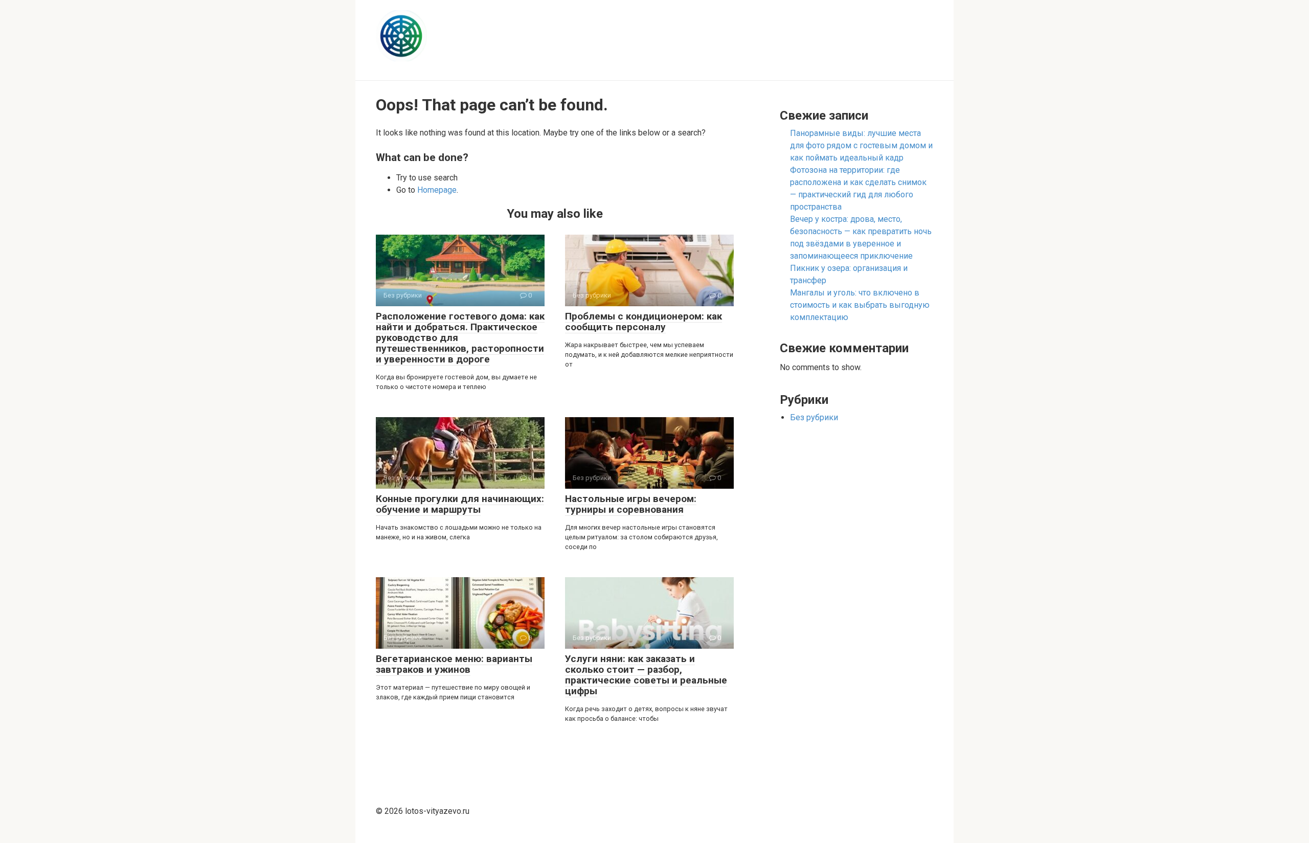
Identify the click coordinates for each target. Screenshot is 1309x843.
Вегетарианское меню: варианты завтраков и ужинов (454, 664)
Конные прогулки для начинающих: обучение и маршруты (460, 504)
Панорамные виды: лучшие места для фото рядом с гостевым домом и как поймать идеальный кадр (861, 145)
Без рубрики (814, 417)
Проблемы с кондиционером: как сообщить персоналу (643, 321)
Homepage (437, 190)
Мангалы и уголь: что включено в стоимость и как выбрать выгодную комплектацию (860, 305)
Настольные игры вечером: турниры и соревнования (630, 504)
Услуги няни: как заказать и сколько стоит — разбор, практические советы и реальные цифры (646, 675)
